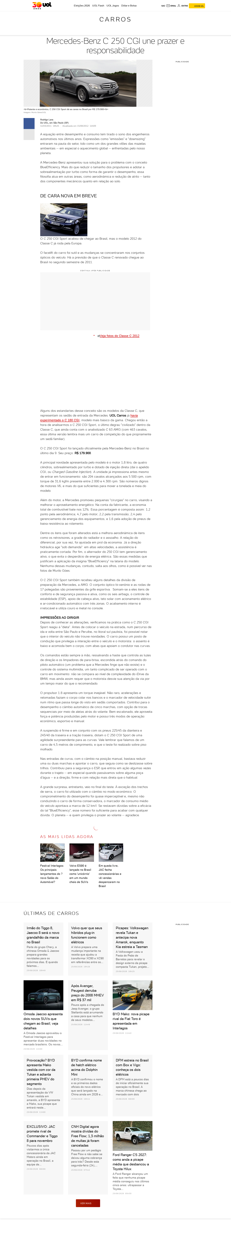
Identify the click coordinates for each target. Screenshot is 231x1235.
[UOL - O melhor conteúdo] (42, 6)
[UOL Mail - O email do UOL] (171, 6)
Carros (115, 19)
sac (163, 6)
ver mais (85, 1203)
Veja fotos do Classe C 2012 (119, 336)
